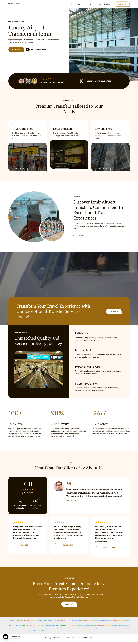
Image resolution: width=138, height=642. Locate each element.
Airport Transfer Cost (37, 625)
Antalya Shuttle (91, 620)
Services (81, 4)
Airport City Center (38, 622)
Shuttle (119, 628)
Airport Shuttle (12, 620)
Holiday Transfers (85, 628)
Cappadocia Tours (62, 625)
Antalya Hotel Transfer (85, 620)
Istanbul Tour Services (43, 630)
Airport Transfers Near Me (100, 625)
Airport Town (58, 628)
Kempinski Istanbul (34, 620)
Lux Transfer (115, 628)
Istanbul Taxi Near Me (81, 625)
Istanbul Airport (29, 625)
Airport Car (108, 628)
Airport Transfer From (28, 628)
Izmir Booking (108, 620)
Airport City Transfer (14, 622)
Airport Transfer (22, 625)
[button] (122, 4)
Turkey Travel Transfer (114, 620)
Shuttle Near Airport (79, 628)
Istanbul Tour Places (14, 628)
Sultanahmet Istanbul (25, 620)
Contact (107, 4)
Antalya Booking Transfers (121, 620)
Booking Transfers (96, 628)
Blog (99, 4)
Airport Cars (62, 620)
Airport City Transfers (23, 622)
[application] (85, 4)
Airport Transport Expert (107, 625)
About (92, 4)
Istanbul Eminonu (55, 625)
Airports (112, 628)
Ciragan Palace (56, 620)
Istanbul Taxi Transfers (122, 625)
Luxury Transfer (127, 628)
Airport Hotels (30, 622)
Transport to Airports (91, 628)
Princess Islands (52, 628)
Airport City (46, 628)
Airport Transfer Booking (46, 622)
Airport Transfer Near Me (92, 625)
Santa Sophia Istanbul (42, 620)
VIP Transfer (122, 628)
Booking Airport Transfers (115, 625)
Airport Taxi (18, 620)
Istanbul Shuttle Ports (74, 625)
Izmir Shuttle (80, 620)
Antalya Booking (96, 620)
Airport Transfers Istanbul (38, 628)
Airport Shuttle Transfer (46, 625)
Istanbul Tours (50, 620)
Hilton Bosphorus (15, 625)
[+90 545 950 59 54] (36, 49)
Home (72, 4)
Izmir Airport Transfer (74, 620)
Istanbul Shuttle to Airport (103, 628)
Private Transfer (86, 625)
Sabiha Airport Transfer (56, 622)
